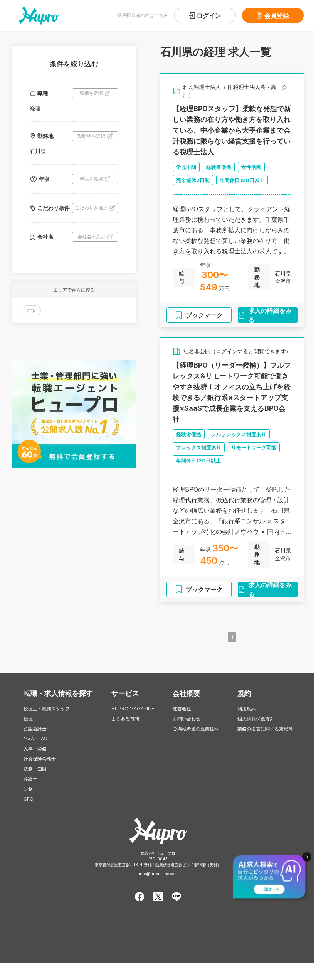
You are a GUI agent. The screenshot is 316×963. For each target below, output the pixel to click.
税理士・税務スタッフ (47, 709)
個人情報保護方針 (255, 719)
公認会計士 (35, 729)
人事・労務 (35, 749)
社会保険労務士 (40, 759)
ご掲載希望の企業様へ (196, 729)
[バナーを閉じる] (306, 857)
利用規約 (246, 709)
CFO (29, 799)
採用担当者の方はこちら (142, 15)
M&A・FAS (35, 739)
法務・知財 (35, 769)
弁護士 (30, 779)
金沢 (31, 310)
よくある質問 (125, 719)
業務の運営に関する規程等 (265, 729)
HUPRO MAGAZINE (132, 709)
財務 (28, 789)
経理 (28, 719)
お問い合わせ (186, 719)
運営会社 (182, 709)
